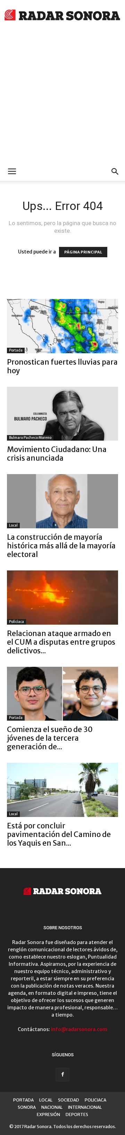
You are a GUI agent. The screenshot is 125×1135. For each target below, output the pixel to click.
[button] (115, 171)
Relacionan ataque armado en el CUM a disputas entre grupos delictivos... (61, 642)
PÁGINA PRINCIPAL (83, 252)
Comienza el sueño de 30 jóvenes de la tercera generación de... (50, 738)
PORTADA (23, 1100)
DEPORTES (77, 1114)
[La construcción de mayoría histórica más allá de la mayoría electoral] (62, 501)
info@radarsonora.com (79, 1029)
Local (13, 525)
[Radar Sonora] (62, 16)
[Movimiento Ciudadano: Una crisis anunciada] (62, 414)
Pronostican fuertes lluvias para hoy (62, 366)
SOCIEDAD (68, 1100)
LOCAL (45, 1100)
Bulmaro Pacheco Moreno (30, 437)
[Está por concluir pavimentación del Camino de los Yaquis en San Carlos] (62, 790)
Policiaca (16, 621)
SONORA (27, 1107)
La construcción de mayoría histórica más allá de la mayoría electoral (61, 545)
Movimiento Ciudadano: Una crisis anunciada (57, 454)
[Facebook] (62, 1074)
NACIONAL (51, 1107)
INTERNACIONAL (85, 1107)
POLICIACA (95, 1100)
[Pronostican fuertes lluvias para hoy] (62, 326)
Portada (16, 350)
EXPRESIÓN (48, 1114)
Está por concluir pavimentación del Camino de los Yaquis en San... (59, 834)
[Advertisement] (62, 97)
